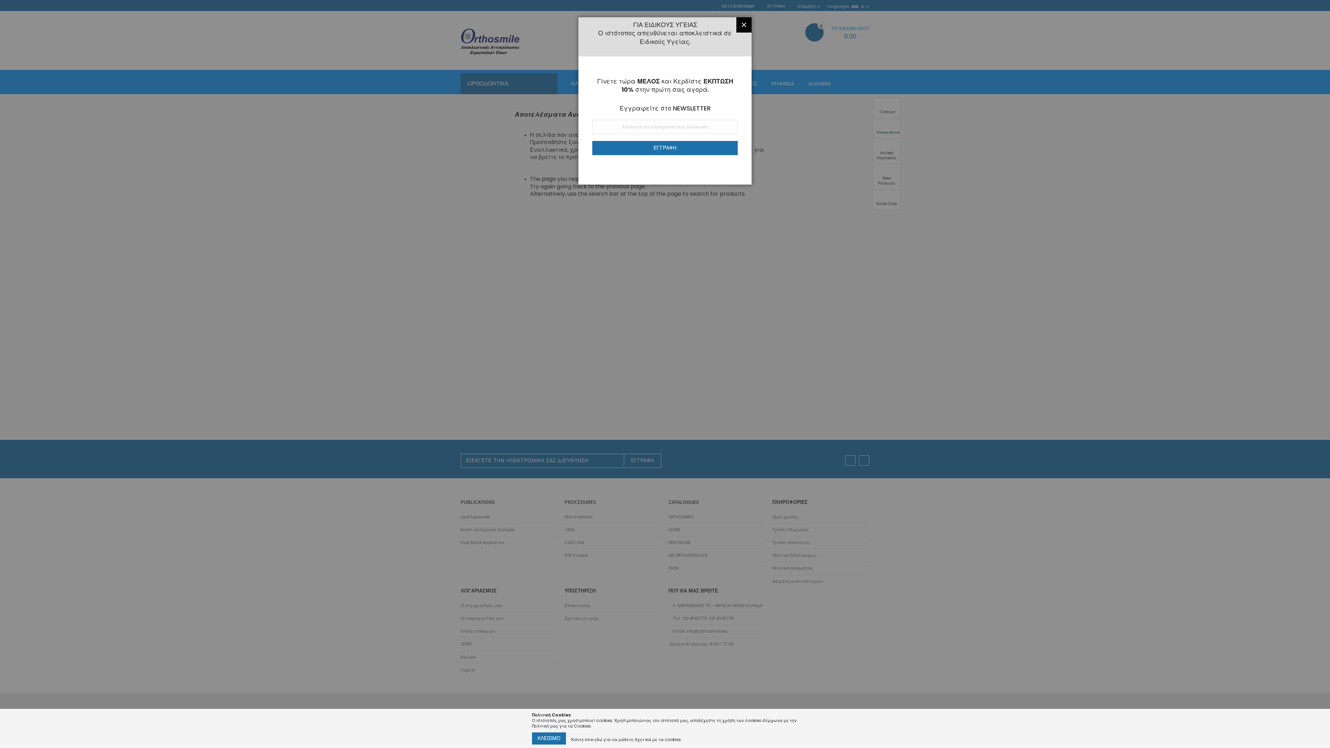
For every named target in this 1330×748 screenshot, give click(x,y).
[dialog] (665, 374)
